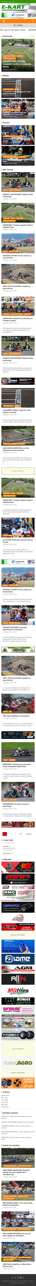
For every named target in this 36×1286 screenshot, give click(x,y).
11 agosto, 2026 (7, 163)
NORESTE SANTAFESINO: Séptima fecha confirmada (17, 1122)
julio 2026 (4, 1098)
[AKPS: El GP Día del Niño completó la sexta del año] (18, 666)
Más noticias (8, 170)
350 (20, 834)
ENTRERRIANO (13, 799)
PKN (10, 711)
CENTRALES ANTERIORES (9, 1165)
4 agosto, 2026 (7, 1207)
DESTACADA (20, 56)
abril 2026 (4, 1104)
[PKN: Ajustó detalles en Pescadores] (18, 703)
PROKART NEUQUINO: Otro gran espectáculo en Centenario (15, 113)
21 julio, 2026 (6, 1268)
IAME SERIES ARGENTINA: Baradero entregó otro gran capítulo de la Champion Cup (16, 1172)
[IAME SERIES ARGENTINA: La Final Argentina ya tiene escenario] (18, 436)
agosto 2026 (5, 1095)
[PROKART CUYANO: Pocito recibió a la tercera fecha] (18, 577)
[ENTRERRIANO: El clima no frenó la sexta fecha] (18, 792)
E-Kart (15, 69)
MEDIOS (17, 89)
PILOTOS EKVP (19, 136)
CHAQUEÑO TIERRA (8, 89)
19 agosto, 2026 (7, 69)
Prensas (6, 123)
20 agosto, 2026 (7, 95)
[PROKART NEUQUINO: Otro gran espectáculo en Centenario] (18, 615)
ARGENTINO (6, 56)
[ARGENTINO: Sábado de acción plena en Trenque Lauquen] (18, 306)
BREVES (13, 56)
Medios (6, 76)
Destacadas (7, 36)
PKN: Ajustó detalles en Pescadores (16, 716)
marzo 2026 (5, 1107)
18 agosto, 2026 (7, 116)
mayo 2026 (4, 1102)
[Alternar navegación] (3, 21)
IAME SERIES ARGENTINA (9, 157)
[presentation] (30, 36)
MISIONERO (12, 760)
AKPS (4, 282)
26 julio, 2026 (6, 1238)
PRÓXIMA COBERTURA (9, 58)
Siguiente (29, 834)
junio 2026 (4, 1100)
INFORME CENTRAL (23, 1196)
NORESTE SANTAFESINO (15, 190)
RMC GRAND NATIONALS (24, 1229)
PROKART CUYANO (14, 251)
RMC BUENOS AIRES (8, 1198)
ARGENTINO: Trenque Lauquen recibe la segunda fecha (17, 64)
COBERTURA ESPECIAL (17, 314)
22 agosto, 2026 (7, 323)
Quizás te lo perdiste (11, 1145)
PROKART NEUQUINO (14, 110)
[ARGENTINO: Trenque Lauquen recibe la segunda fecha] (18, 488)
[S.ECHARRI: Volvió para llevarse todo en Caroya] (18, 527)
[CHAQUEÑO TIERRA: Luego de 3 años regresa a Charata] (18, 398)
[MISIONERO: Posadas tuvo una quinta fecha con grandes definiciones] (18, 752)
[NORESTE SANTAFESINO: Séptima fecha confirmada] (18, 346)
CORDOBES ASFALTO (8, 136)
